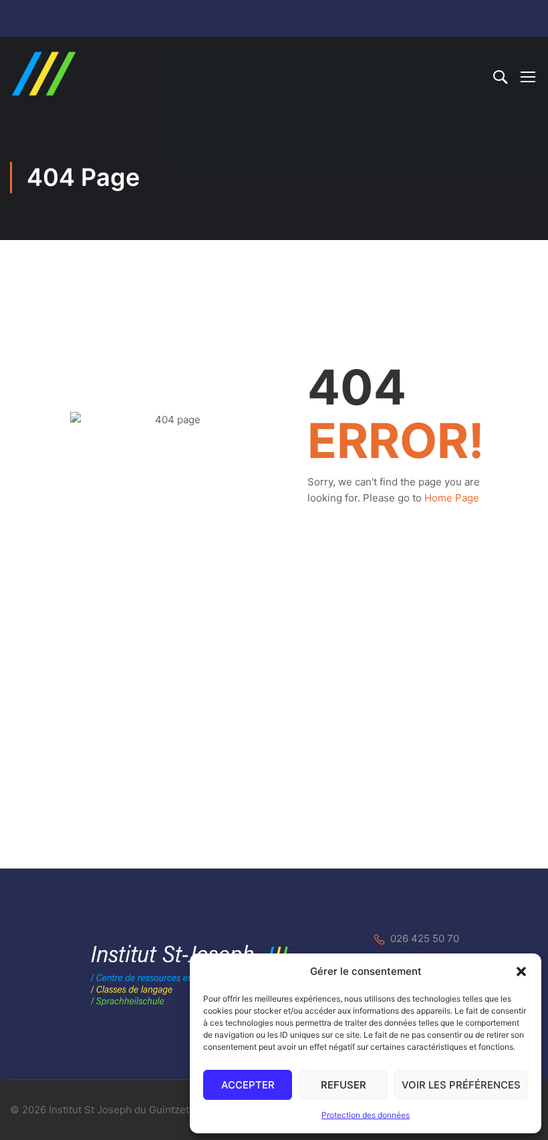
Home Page (451, 497)
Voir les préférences (461, 1084)
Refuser (343, 1084)
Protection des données (365, 1115)
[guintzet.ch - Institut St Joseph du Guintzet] (43, 73)
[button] (521, 971)
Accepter (248, 1084)
